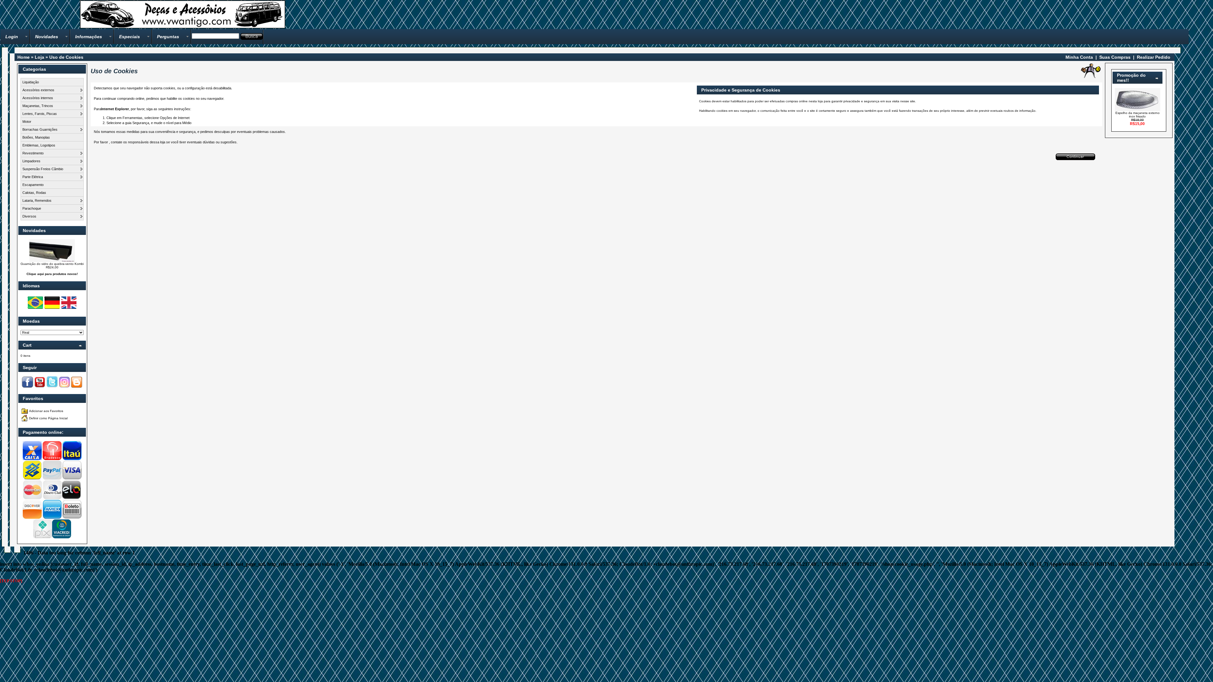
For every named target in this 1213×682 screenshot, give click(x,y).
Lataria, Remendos (36, 200)
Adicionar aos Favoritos (46, 411)
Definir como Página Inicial (48, 418)
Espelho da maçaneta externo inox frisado (1137, 114)
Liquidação (30, 82)
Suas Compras (1115, 57)
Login (11, 36)
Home (23, 57)
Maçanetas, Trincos (37, 106)
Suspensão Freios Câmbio (42, 169)
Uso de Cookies (66, 57)
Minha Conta (1079, 57)
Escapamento (33, 185)
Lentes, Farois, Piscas (39, 114)
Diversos (29, 216)
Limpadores (31, 161)
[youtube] (39, 386)
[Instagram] (64, 386)
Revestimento (33, 153)
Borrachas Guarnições (39, 129)
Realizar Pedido (1153, 57)
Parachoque (31, 208)
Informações (88, 36)
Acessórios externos (38, 90)
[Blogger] (76, 386)
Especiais (129, 36)
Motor (26, 121)
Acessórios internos (37, 98)
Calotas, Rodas (34, 192)
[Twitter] (52, 386)
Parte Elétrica (32, 177)
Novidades (46, 36)
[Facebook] (27, 386)
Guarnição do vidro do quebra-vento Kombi (52, 264)
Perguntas (168, 36)
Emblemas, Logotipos (38, 145)
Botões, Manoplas (36, 137)
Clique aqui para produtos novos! (52, 274)
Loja (39, 57)
